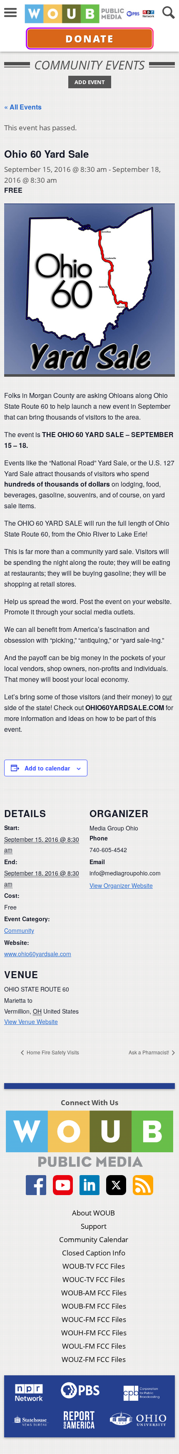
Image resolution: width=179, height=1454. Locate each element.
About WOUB (93, 1213)
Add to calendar (47, 768)
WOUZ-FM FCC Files (94, 1359)
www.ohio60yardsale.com (37, 953)
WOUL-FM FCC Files (94, 1346)
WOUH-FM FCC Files (94, 1332)
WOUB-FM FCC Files (94, 1306)
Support (94, 1226)
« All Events (23, 107)
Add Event (90, 82)
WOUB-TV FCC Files (93, 1266)
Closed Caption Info (93, 1253)
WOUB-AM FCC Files (94, 1292)
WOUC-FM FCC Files (94, 1319)
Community (19, 930)
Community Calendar (93, 1239)
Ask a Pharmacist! (149, 1052)
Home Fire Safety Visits (52, 1052)
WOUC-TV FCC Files (93, 1279)
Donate (89, 38)
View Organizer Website (121, 885)
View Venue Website (31, 1021)
